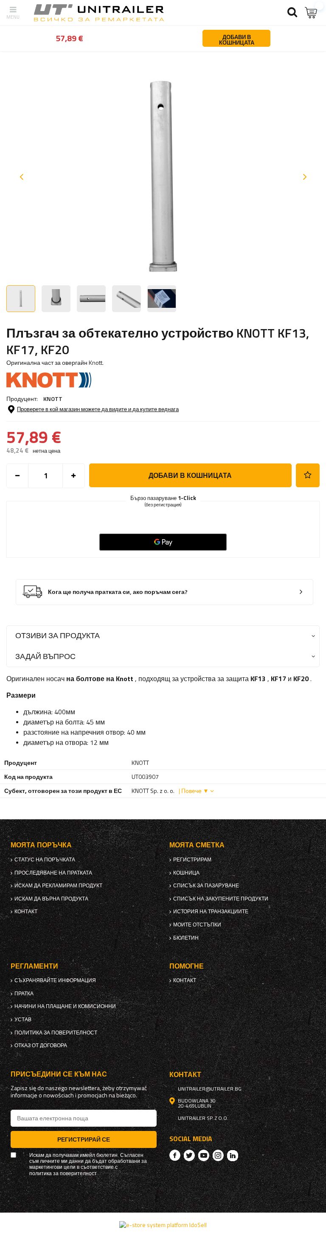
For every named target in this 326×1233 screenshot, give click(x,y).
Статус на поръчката (44, 859)
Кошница (186, 872)
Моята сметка (197, 845)
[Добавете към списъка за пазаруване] (308, 475)
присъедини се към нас (59, 1074)
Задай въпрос (45, 656)
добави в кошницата (190, 475)
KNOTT (52, 398)
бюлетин (186, 937)
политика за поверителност (55, 1032)
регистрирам (192, 859)
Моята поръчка (41, 845)
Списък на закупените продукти (220, 898)
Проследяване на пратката (53, 872)
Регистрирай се (83, 1139)
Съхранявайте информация (55, 980)
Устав (22, 1019)
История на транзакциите (210, 911)
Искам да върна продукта (51, 898)
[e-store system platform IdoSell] (163, 1224)
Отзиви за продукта (57, 635)
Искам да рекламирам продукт (58, 885)
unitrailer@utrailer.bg (210, 1088)
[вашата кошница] (311, 12)
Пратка (24, 993)
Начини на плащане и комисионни (65, 1006)
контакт (25, 911)
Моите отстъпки (197, 924)
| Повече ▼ (194, 790)
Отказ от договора (40, 1045)
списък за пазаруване (206, 885)
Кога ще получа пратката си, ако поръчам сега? (118, 592)
